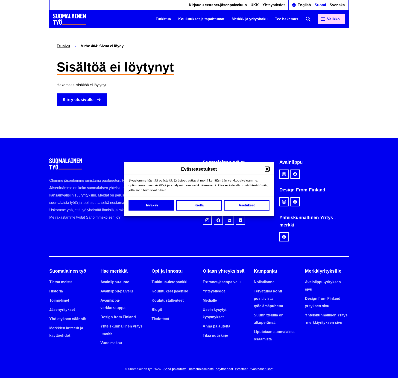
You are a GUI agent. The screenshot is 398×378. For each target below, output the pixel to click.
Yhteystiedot (274, 5)
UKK (255, 5)
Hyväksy (151, 205)
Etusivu (63, 46)
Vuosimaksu (111, 343)
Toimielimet (59, 300)
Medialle (210, 300)
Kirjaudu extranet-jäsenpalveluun (218, 5)
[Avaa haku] (308, 19)
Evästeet (241, 369)
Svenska (337, 5)
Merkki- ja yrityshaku (250, 19)
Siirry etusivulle (78, 99)
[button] (267, 169)
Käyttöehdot (224, 369)
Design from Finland (118, 317)
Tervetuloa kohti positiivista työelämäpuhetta (268, 298)
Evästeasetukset (261, 369)
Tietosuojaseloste (201, 369)
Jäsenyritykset (62, 310)
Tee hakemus (286, 19)
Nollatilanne (264, 282)
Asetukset (247, 205)
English (304, 5)
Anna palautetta (216, 326)
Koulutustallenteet (168, 300)
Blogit (157, 310)
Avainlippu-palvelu (116, 291)
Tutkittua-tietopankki (169, 282)
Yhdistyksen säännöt (67, 319)
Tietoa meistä (61, 282)
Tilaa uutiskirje (215, 335)
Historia (56, 291)
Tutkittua (163, 19)
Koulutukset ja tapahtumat (201, 19)
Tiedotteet (160, 319)
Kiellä (199, 205)
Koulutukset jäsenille (170, 291)
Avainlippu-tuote (114, 282)
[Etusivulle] (69, 19)
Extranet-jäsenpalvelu (222, 282)
